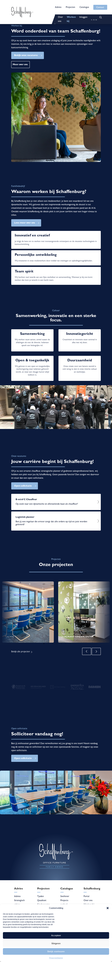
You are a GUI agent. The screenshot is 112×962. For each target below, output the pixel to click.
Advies (58, 7)
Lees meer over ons (24, 223)
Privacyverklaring (56, 958)
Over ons (88, 900)
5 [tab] (61, 643)
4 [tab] (57, 643)
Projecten (70, 7)
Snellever (64, 896)
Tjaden (40, 896)
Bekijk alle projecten (20, 652)
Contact (100, 7)
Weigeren (56, 943)
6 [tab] (65, 643)
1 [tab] (43, 643)
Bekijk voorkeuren (56, 951)
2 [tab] (48, 643)
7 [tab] (70, 643)
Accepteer (56, 935)
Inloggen (83, 17)
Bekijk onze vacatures (26, 55)
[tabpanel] (28, 612)
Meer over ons (20, 65)
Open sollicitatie (23, 486)
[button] (107, 908)
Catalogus (84, 7)
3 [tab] (52, 643)
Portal (86, 896)
